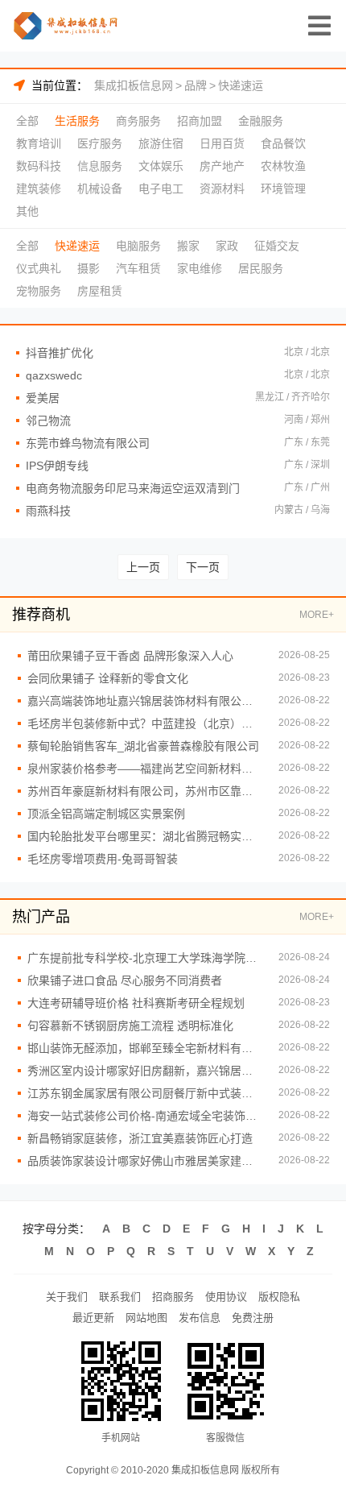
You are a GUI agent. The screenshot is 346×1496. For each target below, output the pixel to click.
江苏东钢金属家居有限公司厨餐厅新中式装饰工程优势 (144, 1093)
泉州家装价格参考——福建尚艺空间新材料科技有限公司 (144, 768)
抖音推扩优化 (59, 352)
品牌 (195, 85)
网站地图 (146, 1318)
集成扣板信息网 (133, 85)
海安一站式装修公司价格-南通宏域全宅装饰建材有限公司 (144, 1115)
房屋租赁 (99, 290)
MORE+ (316, 614)
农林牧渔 (283, 166)
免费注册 (253, 1318)
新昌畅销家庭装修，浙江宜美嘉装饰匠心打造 (140, 1138)
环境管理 (283, 188)
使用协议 (226, 1297)
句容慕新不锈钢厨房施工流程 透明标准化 (130, 1025)
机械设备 (99, 188)
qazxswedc (54, 375)
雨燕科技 (48, 510)
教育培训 (38, 143)
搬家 (188, 245)
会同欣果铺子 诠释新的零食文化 (107, 678)
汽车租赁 (138, 268)
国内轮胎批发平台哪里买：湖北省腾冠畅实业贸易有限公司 (144, 836)
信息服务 (99, 166)
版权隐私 (279, 1297)
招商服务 (173, 1297)
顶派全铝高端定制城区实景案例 (106, 813)
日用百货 (222, 143)
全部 (27, 120)
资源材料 (222, 188)
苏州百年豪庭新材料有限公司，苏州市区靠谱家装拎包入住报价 (144, 791)
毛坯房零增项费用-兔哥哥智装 (102, 858)
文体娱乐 (160, 166)
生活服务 (77, 120)
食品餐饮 (283, 143)
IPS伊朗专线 (57, 465)
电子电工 (160, 188)
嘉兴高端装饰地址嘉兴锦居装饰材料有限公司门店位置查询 (144, 700)
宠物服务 (38, 290)
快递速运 (240, 85)
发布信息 (199, 1318)
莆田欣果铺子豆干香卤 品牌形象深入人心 (130, 655)
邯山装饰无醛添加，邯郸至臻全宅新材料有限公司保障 (144, 1048)
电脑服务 (138, 245)
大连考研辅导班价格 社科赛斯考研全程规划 (136, 1003)
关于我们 (67, 1297)
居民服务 (260, 268)
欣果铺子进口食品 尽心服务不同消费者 (124, 980)
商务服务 (138, 120)
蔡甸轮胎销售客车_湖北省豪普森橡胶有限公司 (143, 746)
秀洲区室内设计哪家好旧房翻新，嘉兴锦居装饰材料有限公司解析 (144, 1070)
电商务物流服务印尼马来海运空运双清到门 (133, 488)
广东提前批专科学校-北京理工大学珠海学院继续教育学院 (144, 957)
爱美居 (43, 398)
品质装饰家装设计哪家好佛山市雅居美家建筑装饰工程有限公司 (144, 1160)
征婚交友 (276, 245)
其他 (27, 211)
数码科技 (38, 166)
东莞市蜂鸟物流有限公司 (88, 443)
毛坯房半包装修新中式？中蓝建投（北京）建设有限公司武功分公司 (144, 723)
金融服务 (260, 120)
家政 (227, 245)
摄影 (88, 268)
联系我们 (120, 1297)
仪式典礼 (38, 268)
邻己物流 (48, 420)
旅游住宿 (160, 143)
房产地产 (222, 166)
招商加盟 (199, 120)
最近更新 (93, 1318)
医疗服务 (99, 143)
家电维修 (199, 268)
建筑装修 (38, 188)
